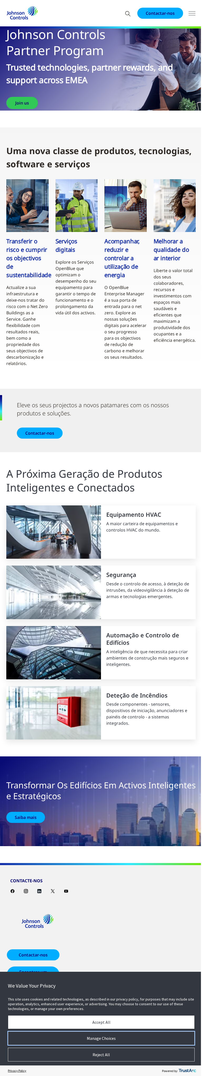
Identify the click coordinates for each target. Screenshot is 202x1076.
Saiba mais (26, 817)
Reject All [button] (101, 1054)
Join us (22, 103)
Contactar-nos (160, 13)
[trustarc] (187, 1070)
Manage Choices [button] (101, 1038)
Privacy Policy (17, 1071)
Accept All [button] (101, 1022)
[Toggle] (192, 13)
